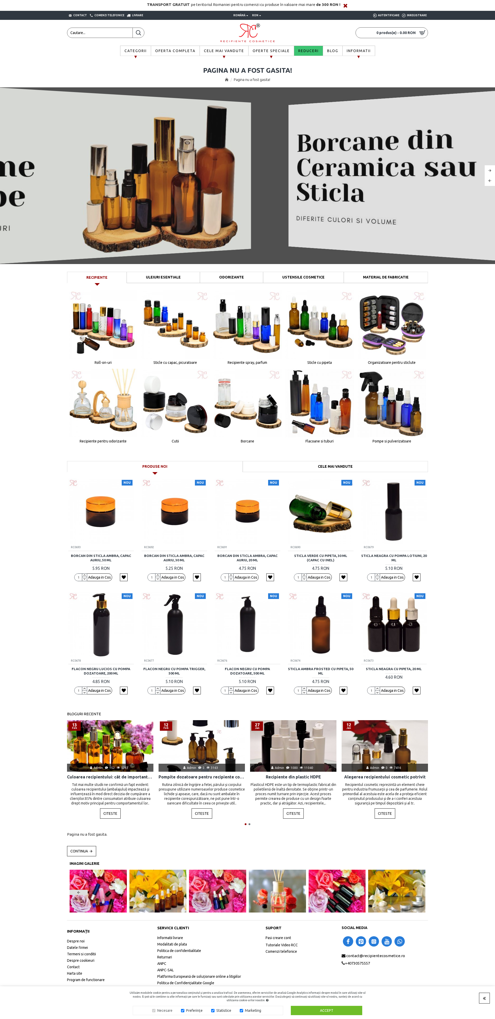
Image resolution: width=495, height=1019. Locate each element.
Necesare (164, 1010)
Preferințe (194, 1010)
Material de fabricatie (386, 277)
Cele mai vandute (335, 466)
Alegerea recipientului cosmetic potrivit (385, 777)
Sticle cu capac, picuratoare (175, 362)
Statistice (223, 1010)
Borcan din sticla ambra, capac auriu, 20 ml (247, 558)
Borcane (247, 441)
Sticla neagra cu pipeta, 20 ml (394, 669)
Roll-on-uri (103, 362)
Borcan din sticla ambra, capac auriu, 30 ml (174, 558)
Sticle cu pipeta (319, 362)
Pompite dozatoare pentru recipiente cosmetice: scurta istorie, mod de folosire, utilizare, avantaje (202, 777)
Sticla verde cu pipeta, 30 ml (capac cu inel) (320, 558)
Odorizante (231, 277)
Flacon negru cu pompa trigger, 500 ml (174, 671)
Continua (79, 851)
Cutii (175, 441)
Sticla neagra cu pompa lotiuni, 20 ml (394, 558)
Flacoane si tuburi (320, 441)
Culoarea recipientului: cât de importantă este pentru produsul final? (110, 777)
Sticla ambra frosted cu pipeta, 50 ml (320, 671)
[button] (245, 824)
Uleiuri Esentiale (163, 277)
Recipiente (97, 277)
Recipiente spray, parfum (247, 362)
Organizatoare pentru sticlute (392, 362)
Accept (326, 1010)
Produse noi (154, 466)
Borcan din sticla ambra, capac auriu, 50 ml (101, 558)
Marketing (253, 1010)
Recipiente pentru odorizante (103, 441)
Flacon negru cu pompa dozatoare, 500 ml (247, 671)
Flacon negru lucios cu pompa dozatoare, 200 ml (101, 671)
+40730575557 (357, 963)
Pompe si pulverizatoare (392, 441)
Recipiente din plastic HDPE (293, 777)
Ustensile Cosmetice (303, 277)
